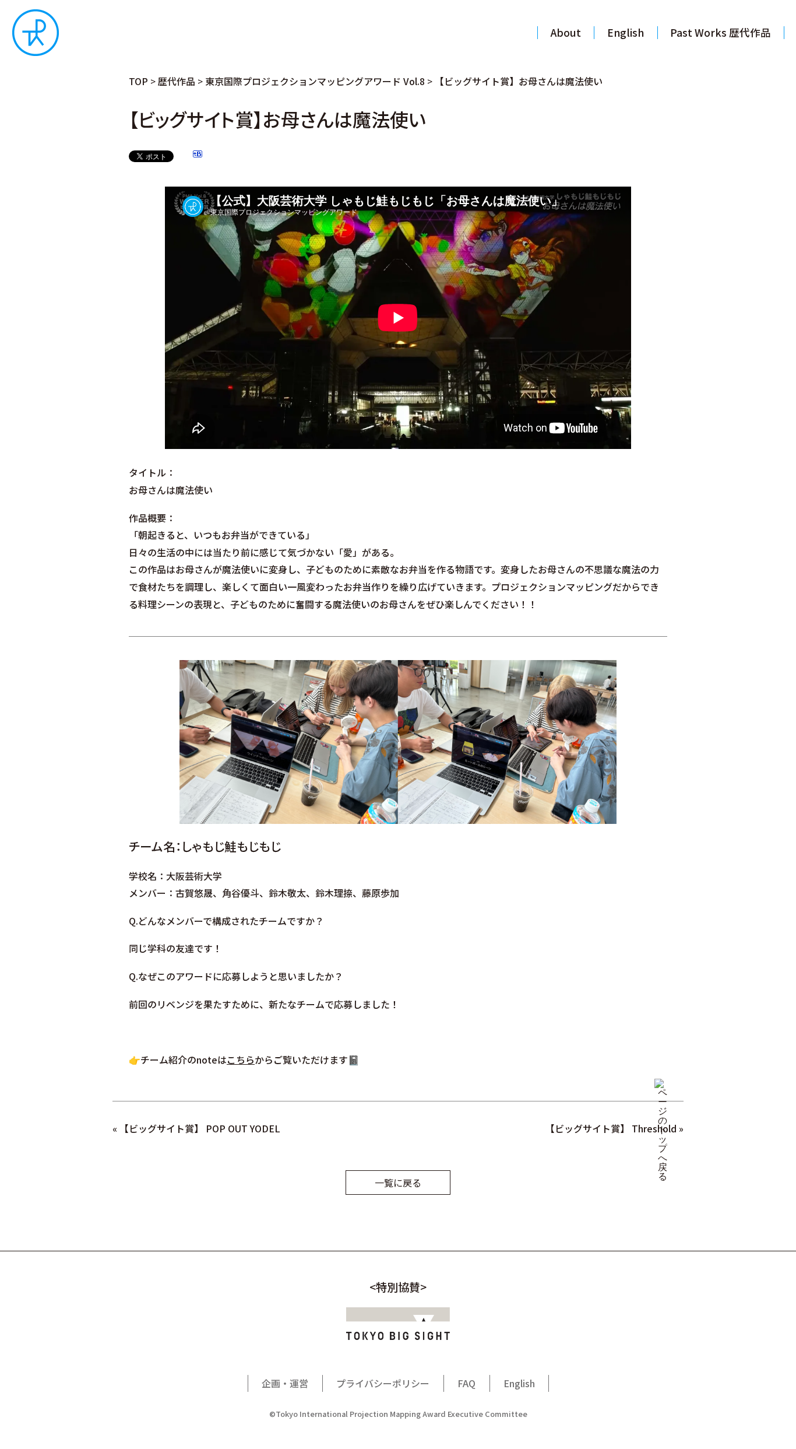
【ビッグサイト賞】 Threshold (611, 1128)
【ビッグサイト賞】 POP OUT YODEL (199, 1128)
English (519, 1383)
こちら (241, 1059)
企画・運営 (285, 1383)
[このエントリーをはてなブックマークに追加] (197, 156)
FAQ (466, 1383)
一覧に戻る (398, 1183)
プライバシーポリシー (382, 1383)
